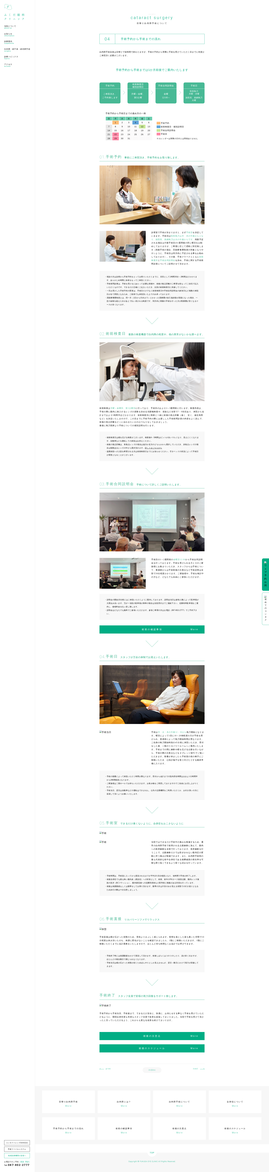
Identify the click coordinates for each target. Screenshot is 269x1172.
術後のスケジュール (168, 1048)
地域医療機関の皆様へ (17, 1156)
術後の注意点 (170, 1036)
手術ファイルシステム (17, 1149)
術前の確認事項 (170, 629)
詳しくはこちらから (153, 448)
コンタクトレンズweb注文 (17, 1143)
